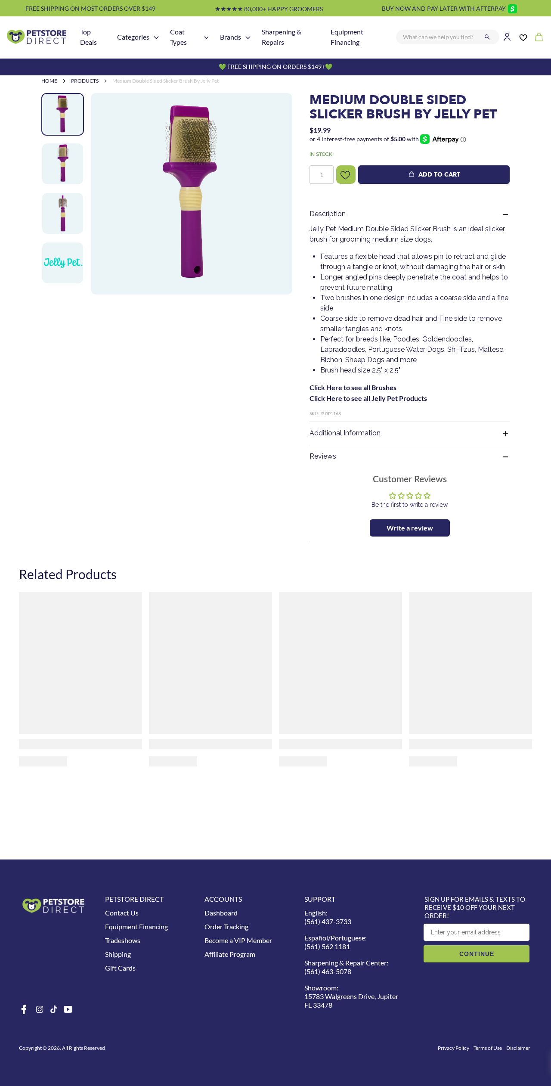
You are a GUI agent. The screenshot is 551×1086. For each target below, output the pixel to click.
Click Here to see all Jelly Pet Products (368, 398)
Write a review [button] (410, 528)
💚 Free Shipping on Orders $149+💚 (275, 66)
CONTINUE (476, 953)
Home (49, 81)
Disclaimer (518, 1048)
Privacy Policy (453, 1048)
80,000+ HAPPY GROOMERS (269, 8)
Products (85, 81)
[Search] (487, 37)
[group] (191, 194)
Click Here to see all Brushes (353, 387)
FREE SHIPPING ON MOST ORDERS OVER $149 (90, 8)
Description (328, 214)
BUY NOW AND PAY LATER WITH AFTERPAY (444, 8)
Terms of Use (488, 1048)
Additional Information (345, 433)
